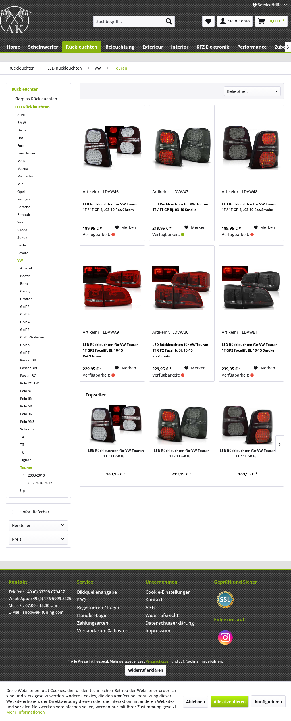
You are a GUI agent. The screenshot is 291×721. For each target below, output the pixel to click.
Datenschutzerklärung (170, 623)
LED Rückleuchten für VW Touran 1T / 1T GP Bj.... (116, 453)
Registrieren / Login (98, 607)
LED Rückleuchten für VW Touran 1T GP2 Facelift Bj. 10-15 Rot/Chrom (111, 350)
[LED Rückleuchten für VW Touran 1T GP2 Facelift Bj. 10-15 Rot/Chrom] (112, 288)
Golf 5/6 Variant (33, 337)
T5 (22, 444)
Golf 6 (25, 344)
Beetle (25, 275)
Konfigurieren (268, 701)
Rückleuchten (25, 89)
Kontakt (154, 600)
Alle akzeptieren (230, 701)
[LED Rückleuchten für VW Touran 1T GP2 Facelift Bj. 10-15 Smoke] (251, 288)
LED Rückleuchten (32, 107)
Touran (26, 467)
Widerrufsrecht (162, 615)
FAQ (81, 600)
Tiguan (26, 459)
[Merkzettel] (208, 21)
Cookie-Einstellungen (168, 592)
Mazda (22, 168)
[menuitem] (134, 21)
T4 (22, 436)
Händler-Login (92, 615)
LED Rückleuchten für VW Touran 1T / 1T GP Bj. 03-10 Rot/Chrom (111, 207)
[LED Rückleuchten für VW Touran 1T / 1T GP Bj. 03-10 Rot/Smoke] (251, 147)
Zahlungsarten (92, 623)
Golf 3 (25, 314)
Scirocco (27, 429)
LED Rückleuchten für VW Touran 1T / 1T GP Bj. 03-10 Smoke (180, 207)
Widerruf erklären (145, 670)
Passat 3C (28, 375)
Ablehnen (195, 701)
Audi (21, 114)
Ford (20, 145)
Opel (21, 191)
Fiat (20, 137)
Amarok (26, 268)
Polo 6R (26, 406)
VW (20, 260)
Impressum (158, 631)
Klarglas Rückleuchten (35, 98)
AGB (150, 607)
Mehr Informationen (25, 712)
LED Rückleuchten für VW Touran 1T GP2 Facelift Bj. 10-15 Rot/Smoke (180, 350)
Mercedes (25, 176)
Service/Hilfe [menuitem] (270, 4)
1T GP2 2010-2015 (37, 482)
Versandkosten (158, 661)
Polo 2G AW (29, 383)
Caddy (25, 291)
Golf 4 (25, 321)
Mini (20, 183)
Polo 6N (26, 398)
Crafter (26, 298)
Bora (24, 283)
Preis (17, 539)
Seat (21, 222)
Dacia (21, 130)
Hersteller (21, 525)
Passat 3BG (29, 367)
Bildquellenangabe (97, 592)
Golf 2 (25, 306)
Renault (23, 214)
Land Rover (26, 153)
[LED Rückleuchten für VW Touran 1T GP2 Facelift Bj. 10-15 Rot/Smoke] (181, 288)
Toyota (22, 252)
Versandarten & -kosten (102, 631)
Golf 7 (25, 352)
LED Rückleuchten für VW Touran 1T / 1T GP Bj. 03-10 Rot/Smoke (250, 207)
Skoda (22, 229)
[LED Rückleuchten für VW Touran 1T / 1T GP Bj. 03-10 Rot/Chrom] (112, 147)
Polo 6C (26, 390)
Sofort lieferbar (34, 512)
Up (22, 490)
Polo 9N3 (27, 421)
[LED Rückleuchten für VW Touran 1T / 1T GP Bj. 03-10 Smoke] (181, 147)
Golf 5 (25, 329)
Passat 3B (28, 360)
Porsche (23, 206)
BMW (21, 122)
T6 (22, 452)
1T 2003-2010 (34, 475)
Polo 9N (26, 413)
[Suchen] (169, 21)
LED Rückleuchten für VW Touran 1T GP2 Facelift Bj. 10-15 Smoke (250, 347)
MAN (21, 160)
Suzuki (22, 237)
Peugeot (24, 199)
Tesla (21, 245)
